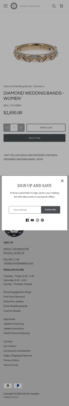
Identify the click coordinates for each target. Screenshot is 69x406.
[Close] (62, 181)
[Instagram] (37, 220)
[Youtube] (32, 220)
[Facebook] (27, 220)
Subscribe (50, 209)
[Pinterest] (42, 220)
